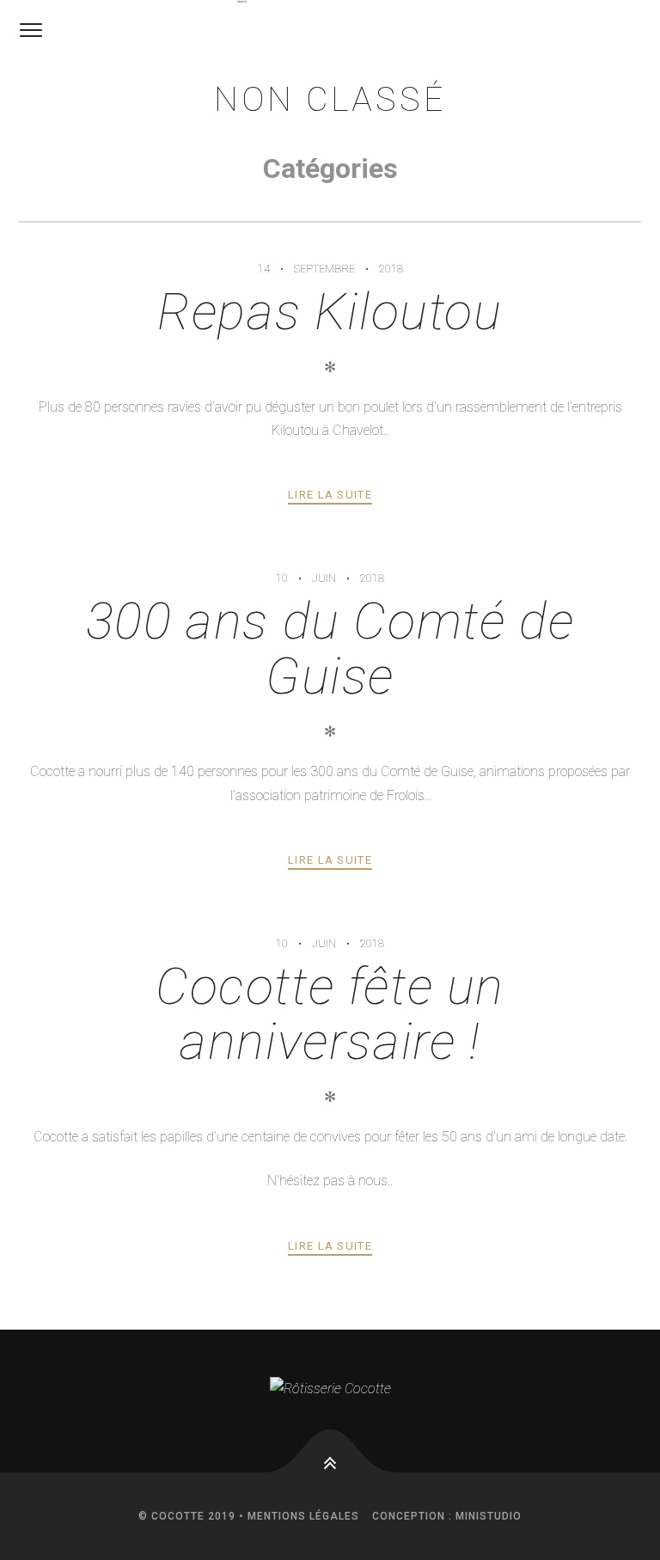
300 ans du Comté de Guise (330, 648)
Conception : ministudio (447, 1516)
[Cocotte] (242, 1)
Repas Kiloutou (329, 311)
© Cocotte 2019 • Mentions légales (248, 1516)
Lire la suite (330, 494)
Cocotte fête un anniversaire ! (330, 1014)
